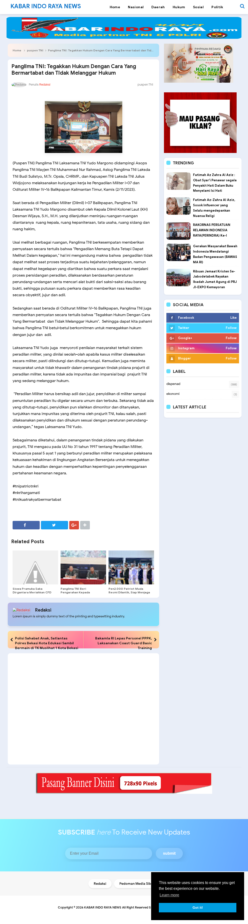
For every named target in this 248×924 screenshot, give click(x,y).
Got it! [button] (198, 907)
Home (17, 50)
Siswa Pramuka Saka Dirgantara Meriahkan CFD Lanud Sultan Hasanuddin (32, 592)
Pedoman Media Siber (137, 884)
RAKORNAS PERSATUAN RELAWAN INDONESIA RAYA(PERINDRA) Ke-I (211, 230)
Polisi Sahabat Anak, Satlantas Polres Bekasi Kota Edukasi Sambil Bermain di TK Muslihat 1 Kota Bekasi (46, 643)
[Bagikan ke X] (54, 525)
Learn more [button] (169, 895)
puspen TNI (35, 50)
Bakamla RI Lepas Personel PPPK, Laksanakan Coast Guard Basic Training (123, 643)
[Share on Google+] (74, 525)
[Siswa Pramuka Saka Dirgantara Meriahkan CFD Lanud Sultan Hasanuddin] (35, 567)
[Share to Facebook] (26, 525)
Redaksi (43, 610)
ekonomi (172, 394)
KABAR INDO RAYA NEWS (102, 907)
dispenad (173, 384)
